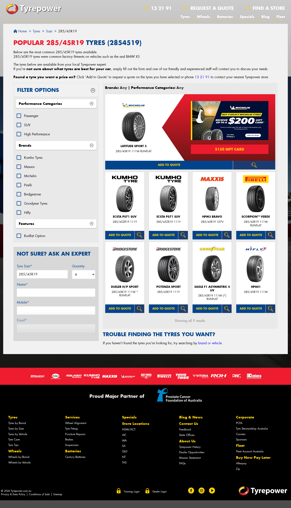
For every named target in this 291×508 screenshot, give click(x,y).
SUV (27, 125)
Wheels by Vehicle (19, 462)
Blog (265, 16)
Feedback (185, 429)
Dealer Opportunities (191, 452)
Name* (22, 284)
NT (124, 457)
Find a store (269, 8)
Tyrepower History (189, 447)
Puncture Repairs (75, 434)
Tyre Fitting (71, 428)
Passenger (31, 116)
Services (72, 417)
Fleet (281, 16)
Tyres (185, 16)
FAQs (182, 463)
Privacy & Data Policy (13, 494)
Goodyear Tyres (35, 203)
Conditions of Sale (39, 494)
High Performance (37, 134)
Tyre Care (14, 439)
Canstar (240, 434)
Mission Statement (190, 458)
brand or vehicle (210, 343)
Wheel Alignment (75, 423)
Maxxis (29, 167)
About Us (187, 441)
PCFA (239, 423)
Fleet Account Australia (250, 451)
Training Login (132, 491)
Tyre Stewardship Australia (252, 428)
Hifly (27, 212)
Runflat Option (34, 236)
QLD (124, 451)
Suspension (72, 445)
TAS (124, 462)
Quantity (78, 266)
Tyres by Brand (17, 423)
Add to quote (169, 165)
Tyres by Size (16, 428)
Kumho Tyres (33, 157)
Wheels (203, 16)
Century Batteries (75, 457)
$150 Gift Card (229, 149)
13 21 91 (161, 8)
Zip (238, 469)
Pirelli (28, 185)
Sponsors (241, 439)
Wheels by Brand (18, 457)
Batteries (225, 16)
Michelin (30, 176)
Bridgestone (32, 194)
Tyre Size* (24, 266)
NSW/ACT (128, 429)
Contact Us (188, 423)
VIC (124, 435)
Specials (247, 16)
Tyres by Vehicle (17, 434)
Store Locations (135, 423)
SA (123, 446)
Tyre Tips (13, 445)
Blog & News (191, 417)
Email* (22, 320)
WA (124, 440)
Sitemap (57, 494)
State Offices (186, 435)
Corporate (245, 417)
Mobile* (23, 302)
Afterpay (241, 463)
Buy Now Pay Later (253, 457)
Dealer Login (160, 491)
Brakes (69, 439)
